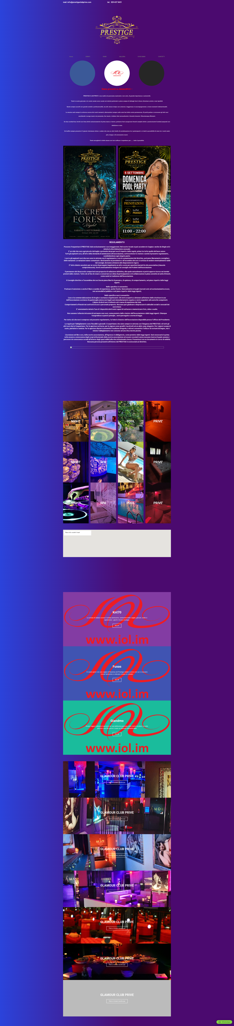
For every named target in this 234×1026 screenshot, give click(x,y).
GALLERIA (122, 56)
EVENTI (88, 56)
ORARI (104, 56)
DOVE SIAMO (141, 56)
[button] (224, 1022)
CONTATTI (161, 56)
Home (71, 56)
